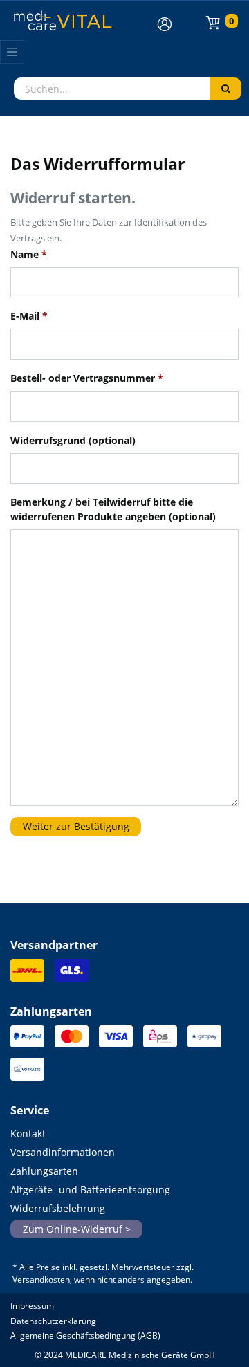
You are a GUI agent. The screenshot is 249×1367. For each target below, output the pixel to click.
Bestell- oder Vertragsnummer (86, 378)
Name (28, 254)
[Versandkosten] (27, 974)
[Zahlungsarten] (27, 1040)
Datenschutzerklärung (53, 1321)
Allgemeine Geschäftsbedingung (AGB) (85, 1335)
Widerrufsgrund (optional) (73, 440)
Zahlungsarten (44, 1170)
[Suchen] (225, 88)
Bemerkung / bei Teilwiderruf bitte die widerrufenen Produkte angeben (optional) (113, 509)
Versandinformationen (62, 1152)
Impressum (32, 1306)
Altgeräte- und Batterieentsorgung (90, 1189)
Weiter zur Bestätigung (76, 826)
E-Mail (29, 315)
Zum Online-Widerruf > (77, 1229)
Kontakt (28, 1133)
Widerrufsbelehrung (57, 1208)
